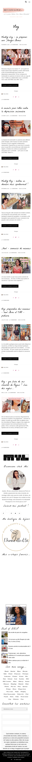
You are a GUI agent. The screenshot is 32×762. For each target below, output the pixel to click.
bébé (5, 673)
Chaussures (18, 673)
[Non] (30, 756)
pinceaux (25, 686)
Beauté (7, 671)
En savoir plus (17, 759)
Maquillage (13, 684)
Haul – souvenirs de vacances (16, 248)
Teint (27, 694)
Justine (6, 94)
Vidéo (17, 696)
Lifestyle (10, 679)
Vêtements (16, 699)
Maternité (21, 684)
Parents (7, 686)
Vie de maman (24, 696)
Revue (14, 689)
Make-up (21, 681)
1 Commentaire (14, 188)
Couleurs (15, 676)
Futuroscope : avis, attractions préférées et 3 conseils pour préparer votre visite (19, 655)
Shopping (23, 691)
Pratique (9, 689)
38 (18, 459)
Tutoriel (6, 696)
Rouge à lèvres (22, 689)
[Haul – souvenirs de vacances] (16, 265)
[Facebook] (3, 513)
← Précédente (9, 456)
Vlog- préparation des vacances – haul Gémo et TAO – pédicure (15, 312)
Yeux (22, 699)
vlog (10, 699)
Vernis (12, 696)
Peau (19, 686)
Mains (15, 681)
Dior (27, 676)
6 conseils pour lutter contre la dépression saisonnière (14, 110)
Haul (5, 679)
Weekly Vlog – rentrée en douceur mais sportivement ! (14, 183)
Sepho (17, 691)
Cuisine (21, 676)
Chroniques (25, 673)
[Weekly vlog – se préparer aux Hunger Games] (16, 57)
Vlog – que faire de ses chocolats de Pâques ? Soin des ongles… (14, 385)
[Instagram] (12, 513)
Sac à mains (10, 691)
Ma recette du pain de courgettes (17, 632)
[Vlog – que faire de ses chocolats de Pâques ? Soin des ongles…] (16, 405)
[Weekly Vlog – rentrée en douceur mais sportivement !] (16, 201)
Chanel (10, 673)
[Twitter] (7, 513)
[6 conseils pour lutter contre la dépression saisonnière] (16, 128)
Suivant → (24, 459)
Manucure (6, 684)
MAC (28, 679)
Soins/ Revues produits (9, 694)
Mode (27, 684)
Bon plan (25, 671)
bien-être (13, 671)
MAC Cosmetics (7, 681)
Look (16, 679)
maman (27, 681)
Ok (11, 759)
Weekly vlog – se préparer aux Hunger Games (14, 39)
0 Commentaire (14, 44)
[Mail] (20, 513)
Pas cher (13, 686)
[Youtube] (16, 513)
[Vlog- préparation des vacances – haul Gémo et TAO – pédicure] (16, 332)
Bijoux (19, 671)
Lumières (22, 679)
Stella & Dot (21, 694)
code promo (8, 676)
